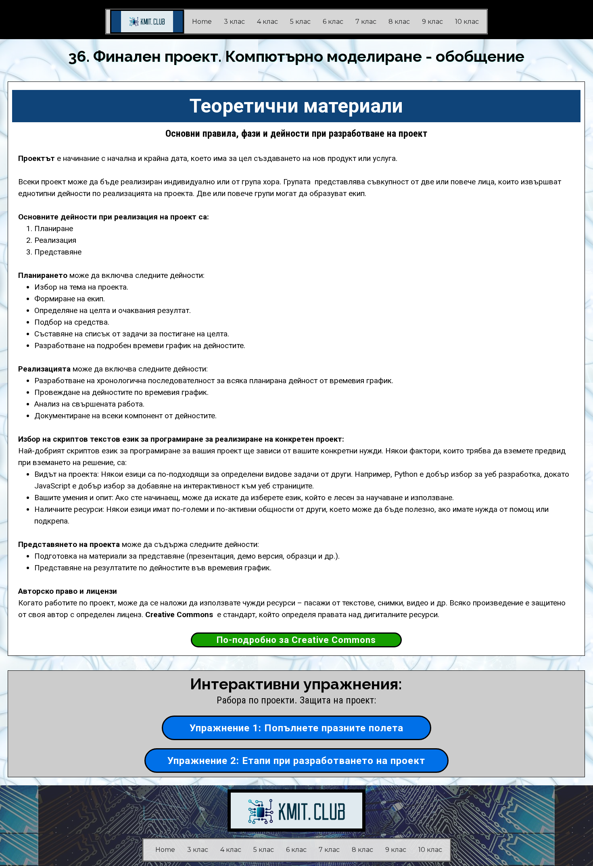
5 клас (300, 21)
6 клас (333, 21)
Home (202, 21)
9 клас (432, 21)
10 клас (467, 21)
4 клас (267, 21)
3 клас (234, 21)
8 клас (399, 21)
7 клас (365, 21)
